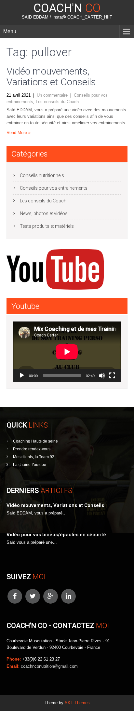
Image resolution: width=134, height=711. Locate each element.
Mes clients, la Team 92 (33, 457)
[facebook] (14, 596)
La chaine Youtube (29, 464)
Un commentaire (52, 95)
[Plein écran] (112, 375)
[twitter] (32, 596)
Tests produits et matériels (47, 226)
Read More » (19, 132)
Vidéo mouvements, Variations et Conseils (51, 76)
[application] (67, 351)
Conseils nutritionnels (42, 175)
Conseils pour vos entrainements (53, 188)
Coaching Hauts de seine (35, 441)
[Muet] (102, 375)
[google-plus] (50, 596)
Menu (9, 31)
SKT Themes (77, 702)
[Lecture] (22, 375)
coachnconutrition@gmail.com (49, 666)
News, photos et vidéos (44, 213)
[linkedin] (68, 596)
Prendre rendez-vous (31, 449)
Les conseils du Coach (57, 101)
